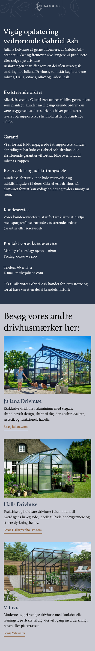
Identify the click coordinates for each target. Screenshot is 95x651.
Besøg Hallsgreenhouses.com (23, 530)
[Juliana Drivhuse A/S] (47, 6)
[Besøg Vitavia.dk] (47, 571)
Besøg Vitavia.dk (14, 633)
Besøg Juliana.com (16, 427)
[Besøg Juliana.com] (47, 365)
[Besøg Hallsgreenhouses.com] (47, 468)
